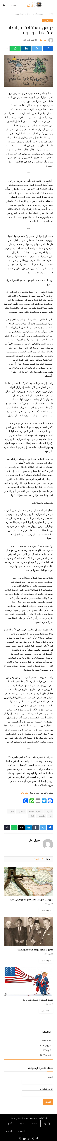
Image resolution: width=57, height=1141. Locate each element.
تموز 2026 (46, 1040)
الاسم (50, 1077)
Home (50, 14)
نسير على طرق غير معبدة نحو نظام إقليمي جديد (31, 900)
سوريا (11, 811)
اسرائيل (48, 811)
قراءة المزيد (46, 910)
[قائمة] (52, 5)
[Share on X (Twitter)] (37, 48)
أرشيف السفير (9, 1127)
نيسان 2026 (45, 1055)
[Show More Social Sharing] (7, 48)
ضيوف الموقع (48, 21)
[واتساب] (15, 48)
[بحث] (4, 5)
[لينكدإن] (26, 48)
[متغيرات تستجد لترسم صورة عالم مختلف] (28, 931)
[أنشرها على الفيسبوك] (48, 48)
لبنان (32, 816)
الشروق (25, 792)
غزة (50, 816)
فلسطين (41, 816)
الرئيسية (47, 1124)
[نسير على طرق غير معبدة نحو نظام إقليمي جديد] (28, 881)
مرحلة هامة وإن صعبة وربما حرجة (38, 1000)
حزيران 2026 (45, 1045)
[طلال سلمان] (27, 5)
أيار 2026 (47, 1050)
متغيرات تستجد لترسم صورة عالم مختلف (35, 950)
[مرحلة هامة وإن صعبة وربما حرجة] (28, 981)
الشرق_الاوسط (34, 811)
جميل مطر (43, 40)
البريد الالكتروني (46, 1089)
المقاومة (21, 811)
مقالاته (34, 1124)
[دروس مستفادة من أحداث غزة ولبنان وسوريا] (28, 71)
